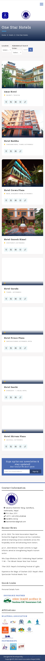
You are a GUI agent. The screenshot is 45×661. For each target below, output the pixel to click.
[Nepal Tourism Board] (5, 646)
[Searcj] (30, 50)
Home (4, 35)
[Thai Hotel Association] (37, 621)
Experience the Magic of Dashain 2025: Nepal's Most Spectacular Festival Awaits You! (22, 572)
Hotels (11, 35)
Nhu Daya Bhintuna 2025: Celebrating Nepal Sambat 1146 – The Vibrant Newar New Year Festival (22, 559)
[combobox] (7, 50)
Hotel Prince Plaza (14, 338)
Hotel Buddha (11, 141)
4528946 (22, 516)
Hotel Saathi (11, 387)
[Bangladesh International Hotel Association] (8, 637)
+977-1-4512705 (12, 516)
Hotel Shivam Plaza (15, 436)
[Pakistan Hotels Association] (21, 621)
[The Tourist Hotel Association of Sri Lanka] (29, 630)
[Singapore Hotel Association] (29, 621)
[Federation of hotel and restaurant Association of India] (21, 630)
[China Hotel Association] (5, 630)
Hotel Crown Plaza (14, 190)
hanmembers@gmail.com (16, 521)
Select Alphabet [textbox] (17, 52)
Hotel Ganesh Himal (15, 239)
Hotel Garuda (11, 289)
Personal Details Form (10, 589)
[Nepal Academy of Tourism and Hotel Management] (21, 646)
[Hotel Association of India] (13, 630)
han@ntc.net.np (12, 519)
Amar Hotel (10, 92)
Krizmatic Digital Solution (32, 657)
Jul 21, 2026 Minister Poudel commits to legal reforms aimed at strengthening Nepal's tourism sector (20, 550)
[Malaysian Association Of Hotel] (13, 621)
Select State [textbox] (7, 50)
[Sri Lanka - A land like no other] (5, 621)
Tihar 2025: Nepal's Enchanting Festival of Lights (21, 566)
